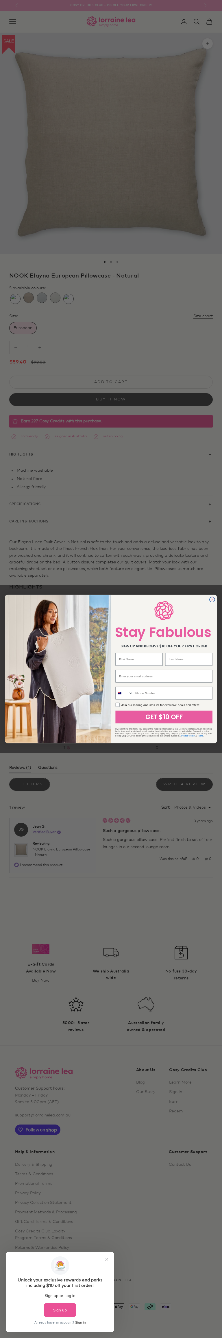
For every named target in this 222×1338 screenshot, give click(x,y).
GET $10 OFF (164, 717)
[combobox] (124, 693)
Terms (200, 735)
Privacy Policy (188, 735)
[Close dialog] (212, 599)
